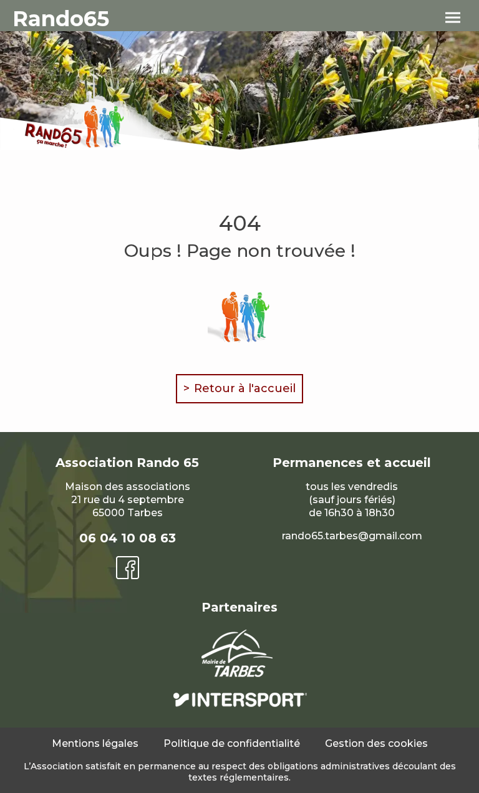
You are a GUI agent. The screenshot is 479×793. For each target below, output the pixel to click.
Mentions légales (95, 743)
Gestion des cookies (376, 743)
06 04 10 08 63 (127, 538)
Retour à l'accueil (245, 388)
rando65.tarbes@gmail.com (352, 536)
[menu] (453, 18)
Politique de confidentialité (231, 743)
